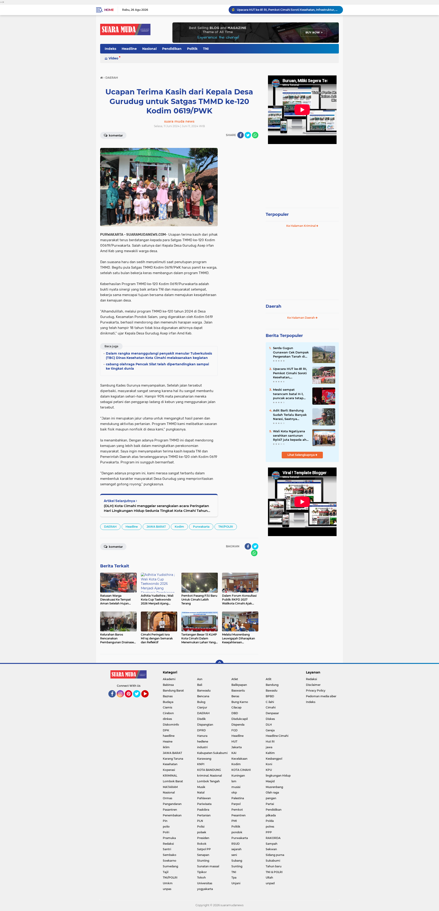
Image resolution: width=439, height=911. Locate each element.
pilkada (271, 815)
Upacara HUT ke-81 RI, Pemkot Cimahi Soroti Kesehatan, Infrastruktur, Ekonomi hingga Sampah (290, 373)
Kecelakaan (239, 758)
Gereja (270, 730)
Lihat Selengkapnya (301, 455)
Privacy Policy (315, 690)
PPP (269, 832)
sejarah (236, 849)
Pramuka (169, 838)
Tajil (165, 872)
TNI (206, 49)
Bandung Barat (173, 690)
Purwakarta (201, 526)
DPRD (201, 730)
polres (270, 826)
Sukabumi (273, 860)
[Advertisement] (302, 173)
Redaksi (168, 843)
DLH (269, 724)
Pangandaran (172, 804)
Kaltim (270, 753)
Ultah (269, 877)
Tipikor (202, 872)
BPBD (270, 696)
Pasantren (170, 809)
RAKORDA (273, 838)
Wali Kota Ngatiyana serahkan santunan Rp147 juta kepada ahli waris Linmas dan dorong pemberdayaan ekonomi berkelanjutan (290, 435)
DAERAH (110, 526)
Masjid (270, 781)
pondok (236, 832)
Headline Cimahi (277, 735)
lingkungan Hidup (278, 775)
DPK (166, 730)
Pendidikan (172, 49)
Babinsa (168, 685)
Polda (270, 821)
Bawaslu (271, 690)
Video (113, 58)
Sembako (169, 855)
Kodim (179, 526)
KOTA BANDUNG (209, 770)
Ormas (167, 798)
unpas (167, 889)
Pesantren (238, 815)
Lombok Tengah (208, 781)
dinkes (167, 719)
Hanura (202, 735)
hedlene (202, 741)
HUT (234, 741)
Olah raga (272, 792)
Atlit (268, 679)
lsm (233, 781)
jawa (269, 747)
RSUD (235, 843)
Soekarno (169, 860)
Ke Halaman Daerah (301, 317)
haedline (168, 735)
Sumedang (170, 866)
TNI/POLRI (225, 526)
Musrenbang (274, 787)
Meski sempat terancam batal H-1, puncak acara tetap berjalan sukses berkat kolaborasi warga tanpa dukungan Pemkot (290, 394)
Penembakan (172, 815)
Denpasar (272, 713)
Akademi (169, 679)
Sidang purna (275, 855)
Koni (269, 764)
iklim (166, 747)
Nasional (149, 49)
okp (234, 792)
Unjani (235, 883)
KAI (233, 753)
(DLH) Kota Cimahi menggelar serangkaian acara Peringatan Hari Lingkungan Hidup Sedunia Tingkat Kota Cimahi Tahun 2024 (156, 508)
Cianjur (202, 707)
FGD (234, 730)
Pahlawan (204, 798)
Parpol (236, 804)
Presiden (203, 838)
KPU (269, 770)
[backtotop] (219, 664)
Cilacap (236, 707)
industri (202, 747)
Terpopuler (277, 214)
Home (109, 10)
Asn (199, 679)
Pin (165, 821)
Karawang (204, 758)
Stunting (203, 860)
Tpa (233, 877)
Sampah (271, 843)
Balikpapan (239, 685)
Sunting (236, 866)
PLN (200, 821)
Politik (192, 49)
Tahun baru (273, 866)
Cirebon (168, 713)
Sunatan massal (208, 866)
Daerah (273, 306)
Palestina (237, 798)
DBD (234, 713)
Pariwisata (204, 804)
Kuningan (238, 775)
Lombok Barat (173, 781)
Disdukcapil (239, 719)
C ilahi (270, 702)
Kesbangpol (274, 758)
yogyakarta (205, 889)
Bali (199, 685)
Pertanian (204, 815)
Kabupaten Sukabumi (212, 753)
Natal (200, 792)
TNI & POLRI (274, 872)
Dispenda (237, 724)
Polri (166, 832)
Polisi (200, 826)
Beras (235, 696)
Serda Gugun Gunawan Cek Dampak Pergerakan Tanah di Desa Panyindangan (291, 352)
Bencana (203, 696)
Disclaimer (313, 685)
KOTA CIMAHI (241, 770)
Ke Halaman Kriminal (301, 225)
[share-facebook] (240, 135)
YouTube (148, 699)
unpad (270, 883)
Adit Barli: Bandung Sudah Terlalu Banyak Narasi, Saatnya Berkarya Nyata (290, 415)
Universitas (204, 883)
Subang (236, 860)
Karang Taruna (173, 758)
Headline (129, 49)
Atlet (234, 679)
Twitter (139, 699)
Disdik (201, 719)
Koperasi (169, 770)
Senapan (203, 855)
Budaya (168, 702)
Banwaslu (204, 690)
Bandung (272, 685)
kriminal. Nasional (209, 775)
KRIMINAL (170, 775)
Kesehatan (170, 764)
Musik (201, 787)
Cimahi (271, 707)
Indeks (110, 49)
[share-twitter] (248, 135)
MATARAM (170, 787)
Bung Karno (239, 702)
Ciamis (167, 707)
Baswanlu (238, 690)
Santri (167, 849)
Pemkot (237, 809)
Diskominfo (171, 724)
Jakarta (236, 747)
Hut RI (270, 741)
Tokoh (201, 877)
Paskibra (203, 809)
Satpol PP (204, 849)
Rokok (201, 843)
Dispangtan (205, 724)
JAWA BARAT (156, 526)
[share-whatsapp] (255, 135)
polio (166, 826)
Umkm (168, 883)
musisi (235, 787)
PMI (234, 821)
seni (234, 855)
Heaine (167, 741)
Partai (270, 804)
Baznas (168, 696)
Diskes (270, 719)
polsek (201, 832)
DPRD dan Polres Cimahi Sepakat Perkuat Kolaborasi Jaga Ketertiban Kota (288, 9)
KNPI (200, 764)
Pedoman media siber (321, 696)
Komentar (115, 135)
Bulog (201, 702)
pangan (271, 798)
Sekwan (271, 849)
